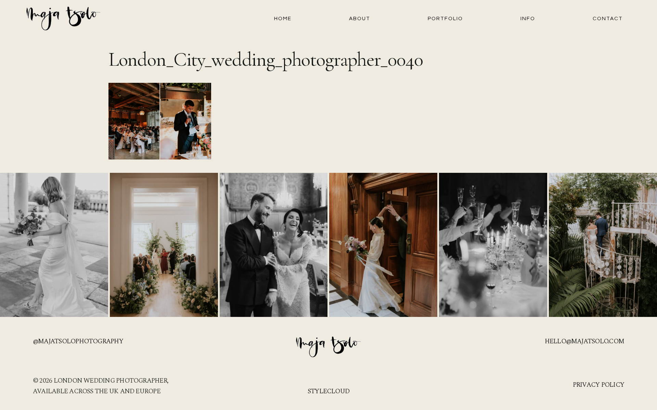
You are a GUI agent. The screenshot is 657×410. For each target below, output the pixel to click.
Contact (608, 18)
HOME (283, 18)
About (359, 18)
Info (527, 18)
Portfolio (445, 18)
